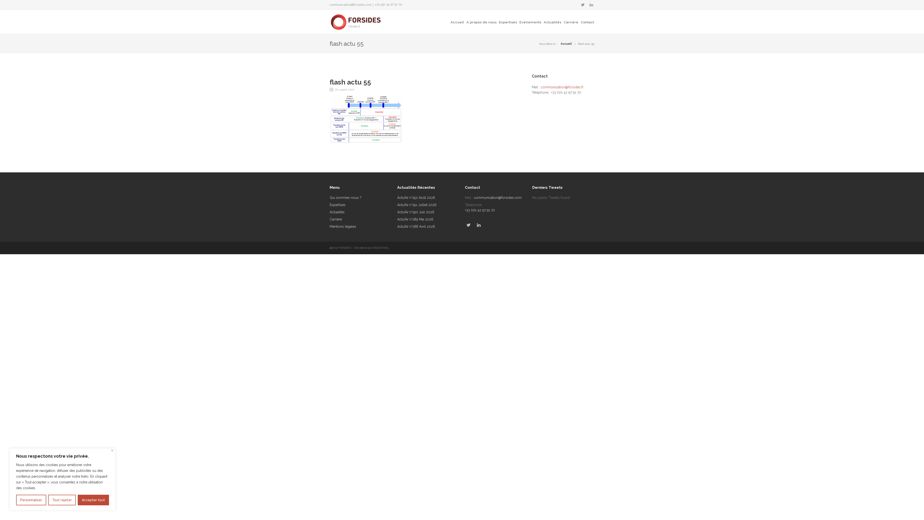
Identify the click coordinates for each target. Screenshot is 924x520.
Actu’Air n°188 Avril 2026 (416, 226)
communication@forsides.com (351, 5)
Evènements (530, 22)
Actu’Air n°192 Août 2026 (416, 198)
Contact (587, 22)
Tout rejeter (62, 500)
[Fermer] (112, 450)
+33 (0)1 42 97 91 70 (480, 210)
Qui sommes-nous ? (345, 198)
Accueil (457, 22)
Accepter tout (93, 500)
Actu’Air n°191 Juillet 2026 (416, 205)
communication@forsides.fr (562, 87)
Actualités (552, 22)
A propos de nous (482, 22)
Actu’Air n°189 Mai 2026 (415, 219)
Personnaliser (31, 500)
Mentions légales (343, 226)
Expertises (508, 22)
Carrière (571, 22)
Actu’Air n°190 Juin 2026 (415, 212)
